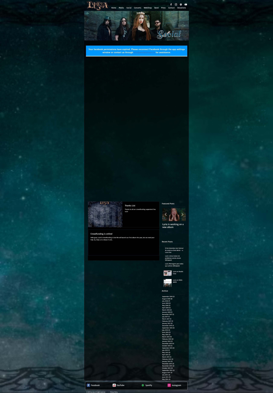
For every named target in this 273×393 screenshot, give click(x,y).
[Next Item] (182, 214)
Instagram (176, 385)
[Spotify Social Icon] (142, 385)
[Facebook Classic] (88, 385)
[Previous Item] (166, 214)
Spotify (148, 385)
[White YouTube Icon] (185, 4)
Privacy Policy (114, 392)
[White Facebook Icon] (171, 4)
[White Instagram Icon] (175, 4)
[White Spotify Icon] (180, 4)
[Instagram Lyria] (169, 385)
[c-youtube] (114, 385)
